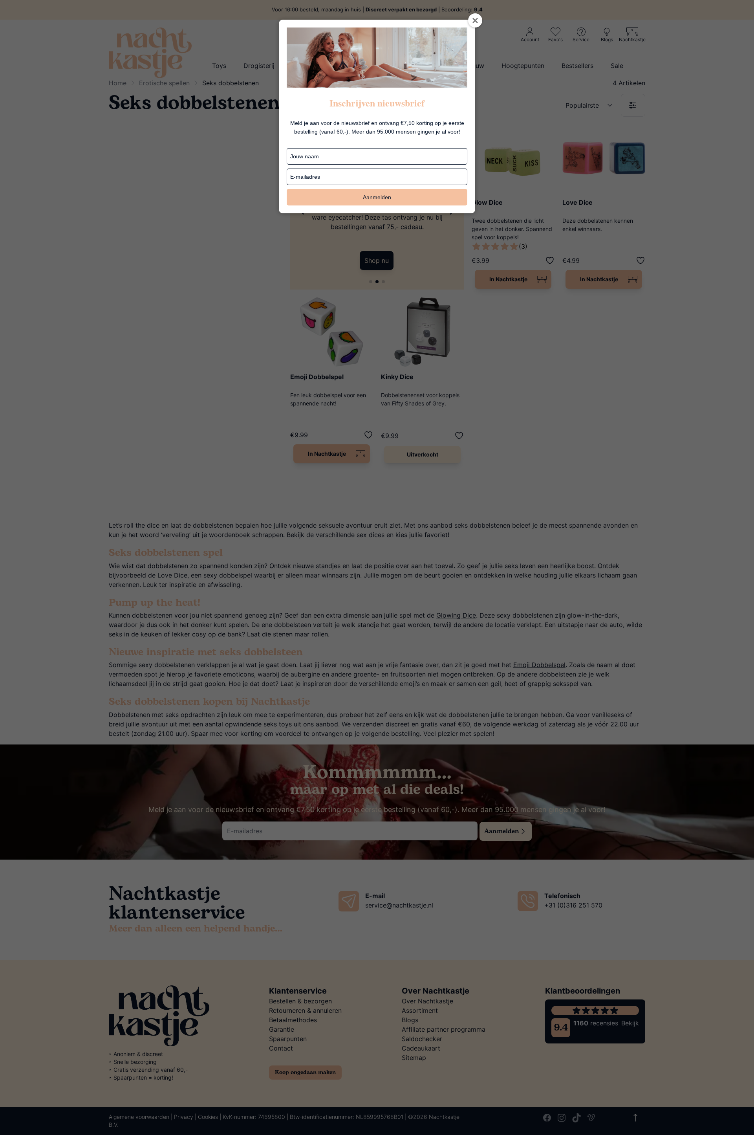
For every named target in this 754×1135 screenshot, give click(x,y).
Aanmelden (377, 197)
